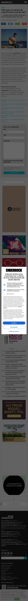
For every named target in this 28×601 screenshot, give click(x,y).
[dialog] (14, 300)
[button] (14, 294)
